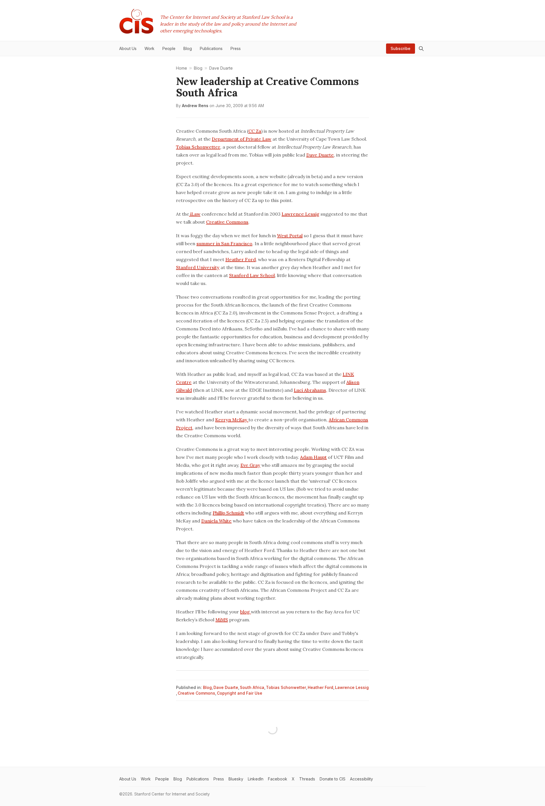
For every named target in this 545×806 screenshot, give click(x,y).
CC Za (254, 131)
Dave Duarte (320, 155)
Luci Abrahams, (310, 390)
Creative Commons (227, 222)
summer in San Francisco (224, 243)
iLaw (194, 214)
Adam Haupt (313, 457)
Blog (207, 687)
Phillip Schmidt (228, 513)
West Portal (290, 235)
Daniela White (216, 521)
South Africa (252, 687)
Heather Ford (240, 259)
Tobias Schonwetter (198, 147)
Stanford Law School (252, 275)
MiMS (221, 619)
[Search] (421, 48)
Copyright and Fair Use (239, 693)
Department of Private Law (241, 139)
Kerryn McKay (231, 419)
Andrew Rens (195, 105)
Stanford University (197, 267)
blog (245, 612)
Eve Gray (250, 465)
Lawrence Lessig (300, 214)
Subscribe (400, 48)
